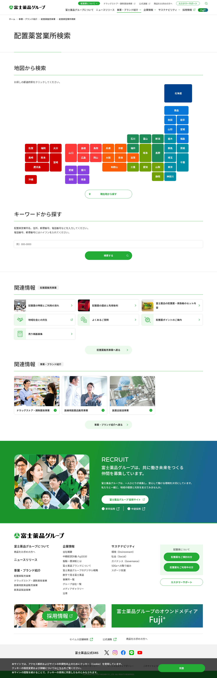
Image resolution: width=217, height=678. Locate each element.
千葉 (182, 162)
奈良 (120, 157)
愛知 (145, 167)
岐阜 (145, 153)
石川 (133, 138)
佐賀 (30, 148)
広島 (83, 157)
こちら (60, 668)
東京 (170, 167)
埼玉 (170, 157)
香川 (83, 170)
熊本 (43, 157)
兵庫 (108, 148)
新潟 (157, 138)
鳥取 (95, 148)
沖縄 (30, 179)
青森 (176, 110)
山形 (170, 129)
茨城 (182, 148)
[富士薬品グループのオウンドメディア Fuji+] (157, 616)
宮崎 (55, 162)
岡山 (95, 157)
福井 (133, 148)
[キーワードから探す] (108, 244)
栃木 (170, 138)
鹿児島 (37, 167)
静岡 (157, 176)
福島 (182, 138)
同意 (181, 668)
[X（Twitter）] (106, 652)
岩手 (182, 120)
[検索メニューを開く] (206, 3)
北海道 (178, 93)
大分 (55, 148)
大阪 (108, 157)
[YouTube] (139, 652)
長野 (157, 153)
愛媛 (71, 170)
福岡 (43, 148)
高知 (71, 179)
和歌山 (114, 167)
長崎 (30, 157)
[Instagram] (115, 652)
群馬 (170, 148)
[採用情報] (60, 616)
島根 (83, 148)
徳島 (83, 179)
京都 (120, 148)
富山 (145, 138)
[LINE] (131, 652)
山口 (71, 153)
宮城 (182, 129)
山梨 (157, 167)
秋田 (170, 120)
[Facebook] (123, 652)
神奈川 (170, 176)
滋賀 (133, 157)
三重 (133, 167)
